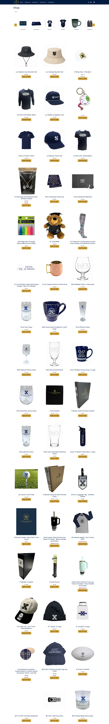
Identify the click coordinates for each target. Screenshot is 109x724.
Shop (21, 2)
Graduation (35, 2)
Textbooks (27, 2)
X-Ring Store (51, 2)
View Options (26, 119)
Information (43, 2)
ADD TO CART (26, 77)
